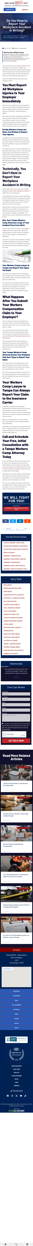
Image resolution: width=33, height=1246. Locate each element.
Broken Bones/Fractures (12, 588)
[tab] (16, 950)
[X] (16, 1096)
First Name (5, 691)
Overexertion (8, 631)
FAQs (16, 1082)
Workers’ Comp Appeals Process (15, 559)
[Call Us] (16, 1245)
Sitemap (22, 1106)
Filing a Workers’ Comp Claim (14, 543)
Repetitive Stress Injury (12, 634)
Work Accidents (9, 552)
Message (4, 713)
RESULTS (16, 1072)
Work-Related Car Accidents (14, 650)
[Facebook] (8, 1096)
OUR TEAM (16, 1069)
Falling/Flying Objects (12, 604)
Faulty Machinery (10, 611)
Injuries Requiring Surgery (13, 621)
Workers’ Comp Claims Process (14, 566)
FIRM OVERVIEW (16, 1066)
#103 (16, 960)
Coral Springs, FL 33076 (17, 963)
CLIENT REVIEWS (16, 1076)
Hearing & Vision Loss (11, 614)
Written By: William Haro (14, 52)
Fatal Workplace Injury (12, 608)
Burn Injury (8, 591)
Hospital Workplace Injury (13, 618)
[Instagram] (12, 1096)
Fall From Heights (10, 601)
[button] (5, 521)
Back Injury (8, 585)
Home (4, 36)
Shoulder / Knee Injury (12, 637)
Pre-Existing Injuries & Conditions (16, 546)
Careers (16, 1086)
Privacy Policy (6, 729)
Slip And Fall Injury (10, 640)
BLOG (16, 1079)
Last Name (5, 697)
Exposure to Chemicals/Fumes (14, 598)
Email (3, 702)
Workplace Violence (11, 653)
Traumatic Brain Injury (12, 647)
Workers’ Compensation (12, 556)
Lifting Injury (8, 624)
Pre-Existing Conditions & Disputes (16, 549)
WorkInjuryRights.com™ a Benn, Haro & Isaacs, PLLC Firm (18, 1104)
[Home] (5, 1245)
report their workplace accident (18, 191)
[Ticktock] (25, 1096)
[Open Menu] (27, 1245)
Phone (4, 707)
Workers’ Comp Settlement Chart (15, 569)
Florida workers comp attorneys (14, 469)
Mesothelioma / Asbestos (12, 627)
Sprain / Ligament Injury (12, 644)
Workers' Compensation (13, 36)
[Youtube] (21, 1096)
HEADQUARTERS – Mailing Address (16, 955)
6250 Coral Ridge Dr (17, 958)
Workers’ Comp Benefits (12, 562)
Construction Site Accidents (14, 595)
